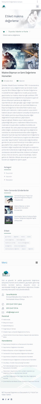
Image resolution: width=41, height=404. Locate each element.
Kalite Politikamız (8, 326)
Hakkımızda (6, 319)
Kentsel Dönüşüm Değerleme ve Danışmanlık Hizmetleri (19, 360)
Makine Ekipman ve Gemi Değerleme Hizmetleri (19, 74)
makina (29, 237)
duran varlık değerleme (23, 243)
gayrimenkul (8, 237)
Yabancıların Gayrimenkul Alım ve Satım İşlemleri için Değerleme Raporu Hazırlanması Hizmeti (19, 372)
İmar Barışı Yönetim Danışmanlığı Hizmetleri (16, 363)
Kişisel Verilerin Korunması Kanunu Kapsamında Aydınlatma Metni (20, 336)
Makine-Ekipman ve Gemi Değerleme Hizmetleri (17, 350)
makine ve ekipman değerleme (12, 249)
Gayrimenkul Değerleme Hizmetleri (13, 347)
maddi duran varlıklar (10, 243)
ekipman (24, 249)
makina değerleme (9, 240)
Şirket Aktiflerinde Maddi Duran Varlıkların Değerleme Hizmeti (21, 381)
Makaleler (9, 180)
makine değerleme (20, 240)
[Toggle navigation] (37, 1)
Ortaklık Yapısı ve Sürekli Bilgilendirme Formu (16, 332)
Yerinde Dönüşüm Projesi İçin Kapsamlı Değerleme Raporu (23, 197)
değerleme (16, 237)
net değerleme (8, 246)
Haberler (22, 81)
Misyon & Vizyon (8, 323)
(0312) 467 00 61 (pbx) (14, 304)
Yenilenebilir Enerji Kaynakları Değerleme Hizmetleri (18, 353)
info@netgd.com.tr (12, 312)
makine (23, 237)
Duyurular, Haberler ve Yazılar (18, 31)
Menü (4, 262)
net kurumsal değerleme (20, 246)
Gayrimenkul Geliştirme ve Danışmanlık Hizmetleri (18, 344)
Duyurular (9, 173)
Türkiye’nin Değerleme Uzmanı (12, 2)
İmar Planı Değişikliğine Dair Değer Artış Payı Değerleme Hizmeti (19, 377)
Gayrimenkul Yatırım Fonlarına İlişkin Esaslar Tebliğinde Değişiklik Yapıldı (25, 217)
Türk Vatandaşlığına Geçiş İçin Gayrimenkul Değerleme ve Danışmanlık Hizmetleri (20, 367)
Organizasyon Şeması (9, 329)
